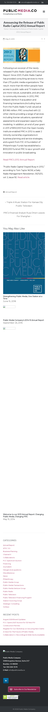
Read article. (24, 177)
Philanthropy (8, 579)
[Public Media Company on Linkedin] (6, 680)
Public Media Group (11, 582)
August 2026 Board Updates (14, 619)
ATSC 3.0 (6, 548)
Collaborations (9, 558)
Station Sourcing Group (12, 601)
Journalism (7, 567)
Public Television (9, 594)
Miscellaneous (8, 573)
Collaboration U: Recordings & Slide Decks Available (24, 635)
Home (6, 29)
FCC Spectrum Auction (12, 561)
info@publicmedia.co (17, 670)
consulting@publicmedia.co (30, 2)
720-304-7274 (11, 2)
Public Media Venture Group (14, 588)
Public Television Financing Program (17, 598)
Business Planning (10, 551)
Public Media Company (27, 709)
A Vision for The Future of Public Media (18, 632)
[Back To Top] (42, 706)
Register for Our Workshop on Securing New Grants (23, 629)
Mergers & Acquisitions (12, 570)
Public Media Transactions (13, 585)
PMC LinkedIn (42, 2)
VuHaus (6, 607)
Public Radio (8, 591)
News (5, 576)
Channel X (7, 554)
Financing (7, 564)
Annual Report (11, 192)
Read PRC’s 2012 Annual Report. (19, 160)
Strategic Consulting (11, 604)
